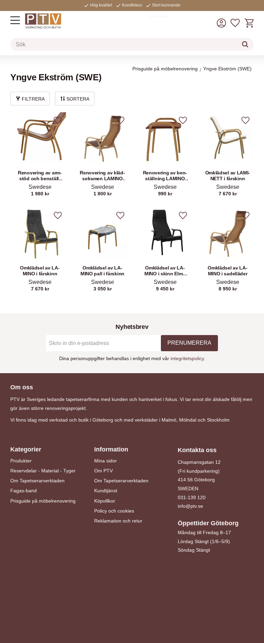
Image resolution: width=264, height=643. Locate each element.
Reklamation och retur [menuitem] (118, 521)
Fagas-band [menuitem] (23, 490)
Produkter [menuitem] (21, 460)
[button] (15, 20)
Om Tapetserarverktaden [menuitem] (37, 480)
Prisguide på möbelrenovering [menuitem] (43, 501)
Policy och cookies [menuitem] (114, 511)
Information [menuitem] (111, 449)
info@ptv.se (190, 506)
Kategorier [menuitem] (25, 449)
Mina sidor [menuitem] (105, 460)
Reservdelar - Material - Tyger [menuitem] (43, 470)
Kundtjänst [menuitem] (105, 490)
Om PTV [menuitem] (103, 470)
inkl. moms (159, 16)
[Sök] (245, 44)
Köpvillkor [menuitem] (104, 501)
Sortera (77, 99)
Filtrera (33, 99)
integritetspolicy (187, 358)
